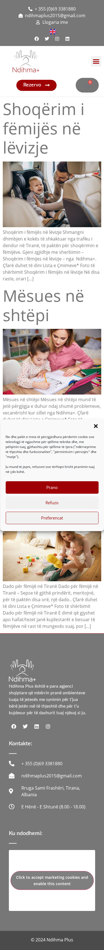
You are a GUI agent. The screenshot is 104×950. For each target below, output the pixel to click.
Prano (52, 487)
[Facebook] (36, 38)
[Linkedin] (67, 38)
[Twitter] (46, 38)
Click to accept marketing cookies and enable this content (52, 880)
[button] (95, 426)
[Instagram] (57, 38)
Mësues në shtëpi (43, 305)
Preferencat (52, 518)
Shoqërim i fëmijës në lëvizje (44, 128)
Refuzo (52, 502)
